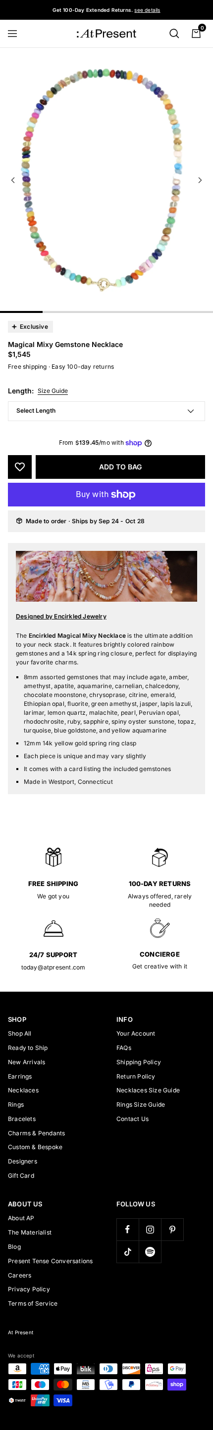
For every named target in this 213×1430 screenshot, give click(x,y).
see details (147, 10)
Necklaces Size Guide (148, 1090)
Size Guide (53, 390)
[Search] (174, 33)
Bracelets (22, 1118)
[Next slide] (200, 180)
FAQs (123, 1047)
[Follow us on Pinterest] (172, 1229)
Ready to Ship (28, 1047)
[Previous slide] (13, 180)
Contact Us (132, 1118)
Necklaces (23, 1090)
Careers (19, 1275)
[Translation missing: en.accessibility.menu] (17, 33)
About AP (21, 1218)
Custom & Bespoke (35, 1147)
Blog (14, 1246)
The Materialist (30, 1232)
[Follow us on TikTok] (127, 1251)
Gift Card (21, 1175)
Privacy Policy (29, 1289)
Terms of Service (32, 1303)
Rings (16, 1104)
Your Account (135, 1033)
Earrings (20, 1076)
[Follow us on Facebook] (127, 1229)
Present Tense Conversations (50, 1261)
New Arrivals (26, 1062)
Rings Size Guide (140, 1104)
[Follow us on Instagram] (150, 1229)
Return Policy (136, 1076)
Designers (22, 1161)
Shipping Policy (138, 1062)
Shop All (20, 1033)
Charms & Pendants (36, 1133)
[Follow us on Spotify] (150, 1251)
